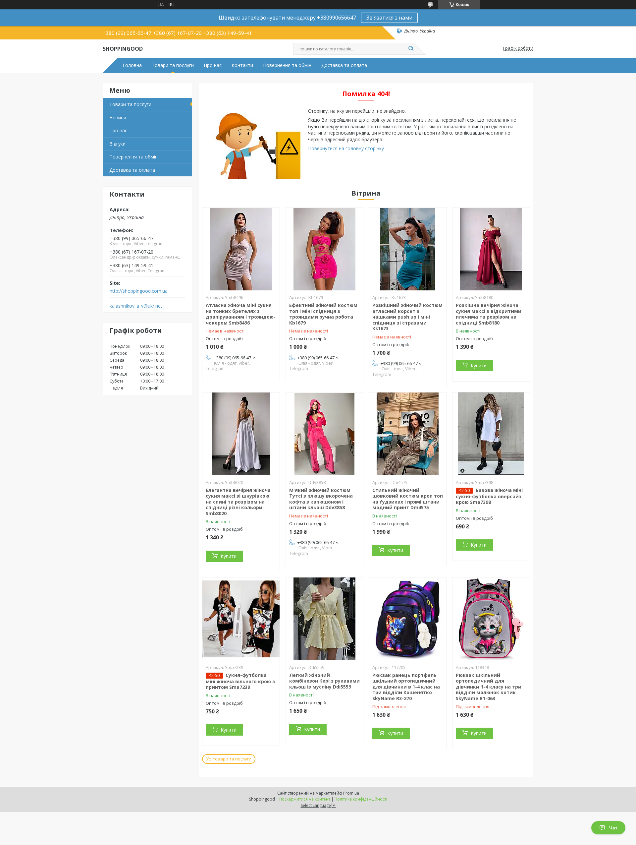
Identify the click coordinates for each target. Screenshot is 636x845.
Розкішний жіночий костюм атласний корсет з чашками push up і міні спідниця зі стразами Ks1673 (407, 317)
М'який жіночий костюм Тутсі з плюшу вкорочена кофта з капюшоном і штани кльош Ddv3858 (321, 499)
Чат (613, 827)
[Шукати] (410, 49)
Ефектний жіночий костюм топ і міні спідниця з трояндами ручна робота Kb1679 (323, 314)
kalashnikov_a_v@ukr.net (136, 306)
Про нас (213, 65)
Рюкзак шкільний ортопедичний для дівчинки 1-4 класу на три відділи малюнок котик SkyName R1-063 (488, 686)
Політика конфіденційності (361, 799)
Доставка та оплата (344, 65)
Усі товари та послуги (228, 759)
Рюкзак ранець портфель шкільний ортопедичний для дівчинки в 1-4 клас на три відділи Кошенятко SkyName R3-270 (406, 686)
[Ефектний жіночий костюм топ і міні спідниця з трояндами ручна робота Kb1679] (324, 249)
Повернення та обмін (287, 65)
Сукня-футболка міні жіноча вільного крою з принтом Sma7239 (240, 681)
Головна (132, 65)
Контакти (242, 65)
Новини (117, 117)
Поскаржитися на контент (304, 799)
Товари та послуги (173, 65)
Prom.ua (351, 793)
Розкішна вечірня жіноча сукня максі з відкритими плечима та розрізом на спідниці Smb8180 (488, 314)
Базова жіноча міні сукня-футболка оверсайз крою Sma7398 (489, 496)
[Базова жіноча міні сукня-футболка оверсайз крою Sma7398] (491, 433)
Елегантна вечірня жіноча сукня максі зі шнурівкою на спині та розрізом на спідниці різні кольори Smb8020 (238, 501)
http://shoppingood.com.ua (139, 291)
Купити (479, 365)
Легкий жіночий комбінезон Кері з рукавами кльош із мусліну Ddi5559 (324, 681)
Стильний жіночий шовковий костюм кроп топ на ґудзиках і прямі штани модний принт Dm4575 (407, 499)
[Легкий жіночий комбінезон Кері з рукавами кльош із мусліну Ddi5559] (324, 618)
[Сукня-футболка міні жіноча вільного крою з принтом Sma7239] (241, 618)
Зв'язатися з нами (389, 17)
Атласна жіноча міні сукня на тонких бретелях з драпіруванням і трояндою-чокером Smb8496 (241, 314)
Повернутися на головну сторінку (346, 148)
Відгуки (117, 144)
